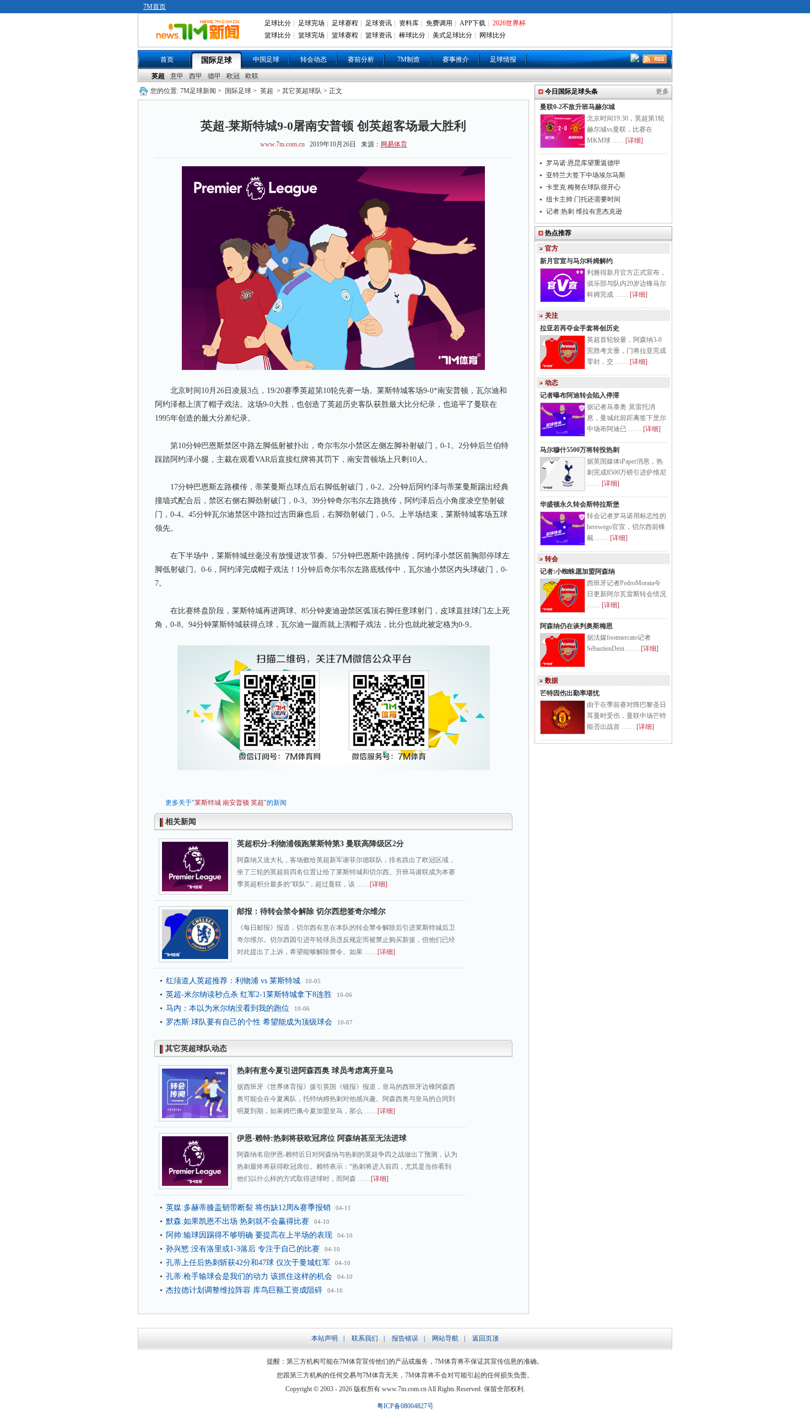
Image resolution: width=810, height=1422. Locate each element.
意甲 (176, 76)
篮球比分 (277, 35)
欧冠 (233, 76)
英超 (158, 76)
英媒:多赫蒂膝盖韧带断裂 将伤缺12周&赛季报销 (248, 1207)
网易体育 (394, 144)
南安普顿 (236, 803)
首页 (167, 59)
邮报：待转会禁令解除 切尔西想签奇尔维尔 (311, 911)
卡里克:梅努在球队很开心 (583, 187)
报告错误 (405, 1338)
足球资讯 (378, 23)
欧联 (251, 76)
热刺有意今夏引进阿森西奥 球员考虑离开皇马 (315, 1070)
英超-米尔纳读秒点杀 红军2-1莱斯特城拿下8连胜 (249, 994)
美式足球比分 (452, 35)
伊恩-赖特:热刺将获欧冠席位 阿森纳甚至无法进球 (322, 1138)
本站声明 (324, 1338)
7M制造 (408, 59)
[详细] (378, 884)
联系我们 (365, 1338)
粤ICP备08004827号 (405, 1406)
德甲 (214, 76)
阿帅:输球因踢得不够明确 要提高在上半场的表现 (249, 1235)
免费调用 (439, 23)
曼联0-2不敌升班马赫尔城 (577, 107)
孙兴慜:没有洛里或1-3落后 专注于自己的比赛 (243, 1249)
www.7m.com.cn (282, 144)
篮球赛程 (345, 35)
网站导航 (445, 1338)
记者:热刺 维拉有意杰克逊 (584, 211)
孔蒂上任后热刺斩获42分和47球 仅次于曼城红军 (248, 1262)
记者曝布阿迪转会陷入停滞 (579, 395)
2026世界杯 (509, 23)
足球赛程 (345, 23)
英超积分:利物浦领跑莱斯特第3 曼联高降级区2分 (320, 844)
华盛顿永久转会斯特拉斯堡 (579, 504)
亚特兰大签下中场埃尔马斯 (585, 175)
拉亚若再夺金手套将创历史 (579, 328)
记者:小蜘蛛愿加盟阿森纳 (577, 571)
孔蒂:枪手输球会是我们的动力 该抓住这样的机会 (249, 1276)
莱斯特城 (208, 803)
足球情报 (503, 59)
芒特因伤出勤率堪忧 (570, 693)
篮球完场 (311, 35)
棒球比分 (412, 35)
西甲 (195, 76)
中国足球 (266, 59)
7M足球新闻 (198, 91)
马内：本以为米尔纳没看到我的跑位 (227, 1008)
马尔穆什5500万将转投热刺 (579, 450)
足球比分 (277, 23)
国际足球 (216, 60)
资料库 (409, 23)
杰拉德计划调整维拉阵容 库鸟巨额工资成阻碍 (244, 1290)
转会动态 (313, 59)
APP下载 (472, 23)
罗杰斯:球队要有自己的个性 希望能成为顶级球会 (249, 1022)
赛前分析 (361, 59)
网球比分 (492, 35)
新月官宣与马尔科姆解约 (576, 261)
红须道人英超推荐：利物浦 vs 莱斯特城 (233, 981)
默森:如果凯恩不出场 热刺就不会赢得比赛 (237, 1221)
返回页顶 (485, 1338)
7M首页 (154, 6)
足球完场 (311, 23)
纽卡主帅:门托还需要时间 (583, 199)
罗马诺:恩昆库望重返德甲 (583, 163)
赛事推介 (455, 59)
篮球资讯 (378, 35)
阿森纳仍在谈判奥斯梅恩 (576, 626)
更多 (662, 91)
